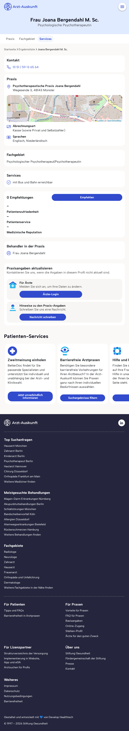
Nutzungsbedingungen (18, 696)
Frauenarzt (10, 572)
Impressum (11, 685)
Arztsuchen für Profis (17, 667)
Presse (70, 663)
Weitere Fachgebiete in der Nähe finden (28, 587)
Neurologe (10, 557)
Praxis (10, 39)
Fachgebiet (27, 39)
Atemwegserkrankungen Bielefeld (25, 524)
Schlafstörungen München (20, 509)
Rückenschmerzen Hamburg (21, 529)
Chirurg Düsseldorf (16, 471)
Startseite (10, 49)
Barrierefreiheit (13, 701)
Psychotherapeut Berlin (18, 461)
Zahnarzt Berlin (13, 450)
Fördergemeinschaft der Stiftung (86, 658)
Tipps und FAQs (14, 610)
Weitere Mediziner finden (19, 481)
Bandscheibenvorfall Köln (19, 514)
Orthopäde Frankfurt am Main (22, 476)
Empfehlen (87, 197)
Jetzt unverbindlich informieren (30, 396)
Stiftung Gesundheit (78, 653)
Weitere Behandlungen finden (22, 534)
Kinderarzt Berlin (14, 456)
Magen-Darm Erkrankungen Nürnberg (27, 498)
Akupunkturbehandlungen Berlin (24, 504)
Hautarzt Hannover (15, 466)
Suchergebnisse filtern (82, 397)
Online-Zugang (75, 626)
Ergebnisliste (27, 49)
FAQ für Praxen (75, 615)
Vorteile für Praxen (77, 610)
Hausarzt (9, 567)
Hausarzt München (15, 445)
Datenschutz (12, 691)
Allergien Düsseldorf (16, 519)
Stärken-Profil (74, 631)
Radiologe (10, 551)
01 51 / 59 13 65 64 (26, 67)
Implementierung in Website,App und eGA (22, 660)
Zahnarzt (9, 562)
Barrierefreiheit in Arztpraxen (22, 615)
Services (45, 39)
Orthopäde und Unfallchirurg (21, 577)
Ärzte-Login (51, 294)
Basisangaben (74, 620)
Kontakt (70, 668)
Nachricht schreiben (43, 317)
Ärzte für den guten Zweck (82, 636)
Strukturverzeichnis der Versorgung (26, 653)
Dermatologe (12, 582)
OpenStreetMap (114, 120)
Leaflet (100, 120)
